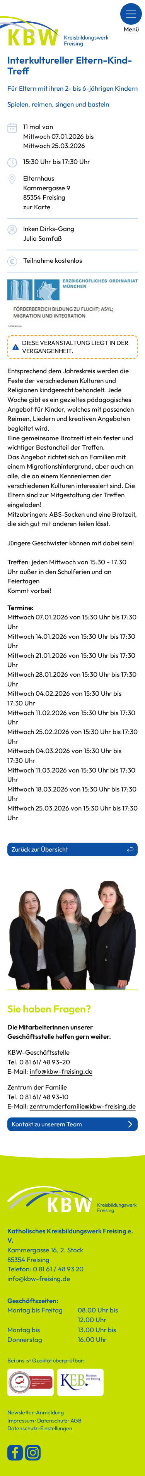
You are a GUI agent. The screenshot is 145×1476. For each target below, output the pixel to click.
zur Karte (36, 207)
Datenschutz (52, 1420)
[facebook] (15, 1452)
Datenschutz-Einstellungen (39, 1428)
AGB (76, 1420)
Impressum (20, 1420)
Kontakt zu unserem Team (47, 1124)
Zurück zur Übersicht (40, 849)
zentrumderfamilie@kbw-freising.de (83, 1106)
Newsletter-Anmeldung (35, 1412)
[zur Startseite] (72, 1200)
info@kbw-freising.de (61, 1071)
